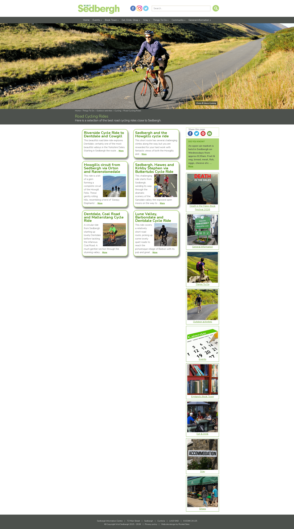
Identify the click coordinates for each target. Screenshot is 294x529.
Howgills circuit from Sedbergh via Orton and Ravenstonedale (102, 168)
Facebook (133, 8)
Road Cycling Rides (132, 110)
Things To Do (160, 20)
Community (178, 20)
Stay (145, 20)
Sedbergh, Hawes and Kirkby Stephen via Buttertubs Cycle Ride (154, 168)
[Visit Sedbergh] (98, 13)
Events (96, 20)
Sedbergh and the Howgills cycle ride (152, 134)
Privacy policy (151, 524)
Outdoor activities (104, 110)
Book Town (111, 20)
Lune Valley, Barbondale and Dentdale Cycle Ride (153, 217)
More (190, 166)
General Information (198, 20)
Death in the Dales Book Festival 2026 (202, 207)
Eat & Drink (202, 434)
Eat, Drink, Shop (130, 20)
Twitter (146, 8)
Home (86, 20)
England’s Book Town (202, 396)
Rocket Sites (184, 524)
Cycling (118, 110)
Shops (202, 508)
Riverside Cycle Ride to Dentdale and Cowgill (104, 134)
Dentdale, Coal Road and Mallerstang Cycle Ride (104, 217)
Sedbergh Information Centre (110, 521)
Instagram (139, 8)
